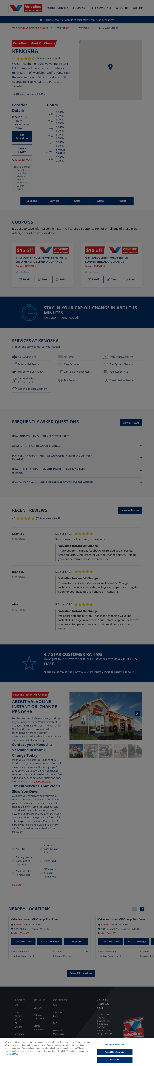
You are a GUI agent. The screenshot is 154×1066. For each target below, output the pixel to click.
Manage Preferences (114, 1044)
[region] (77, 1052)
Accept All (115, 1060)
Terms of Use (12, 1054)
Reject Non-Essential (115, 1052)
